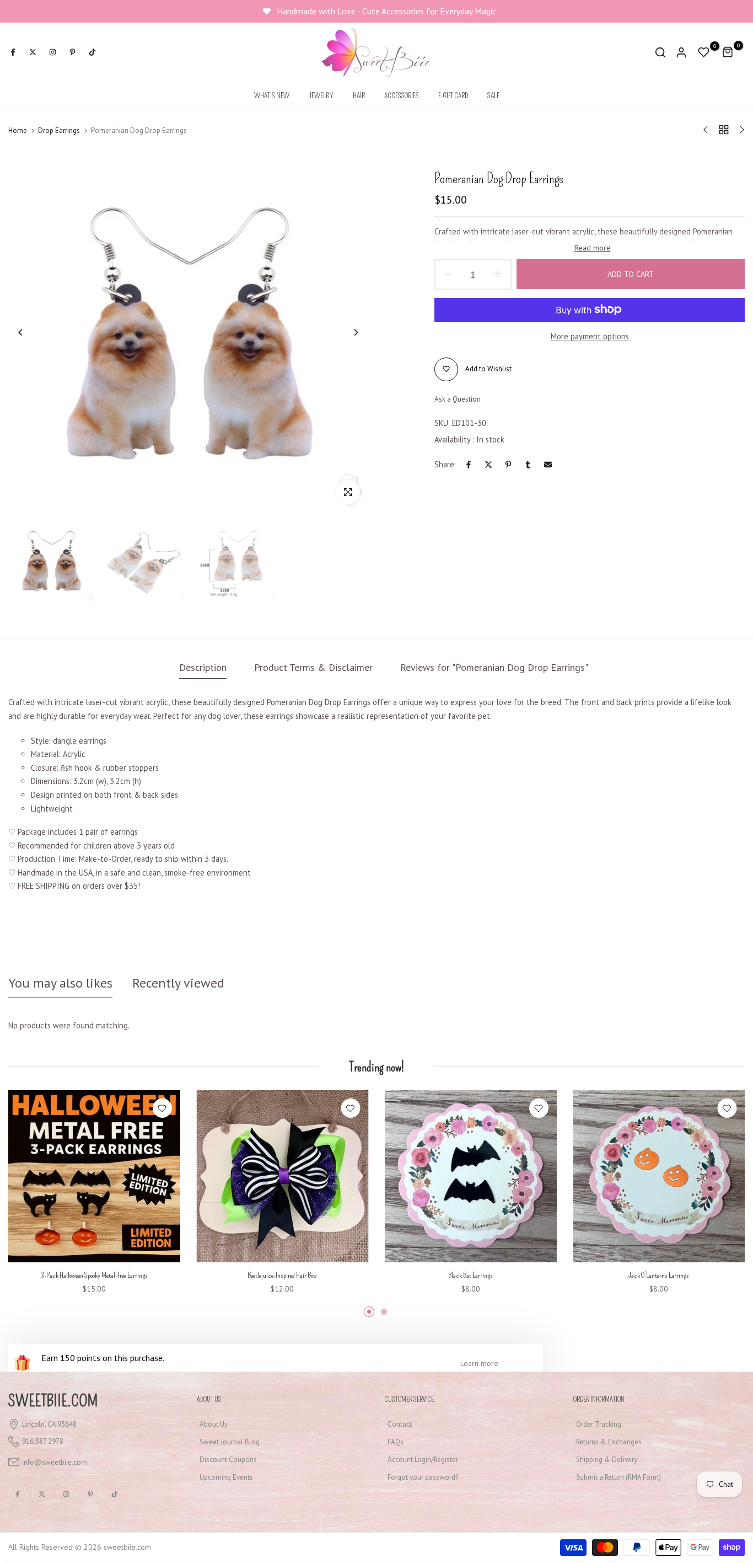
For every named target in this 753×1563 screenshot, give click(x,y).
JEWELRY (321, 95)
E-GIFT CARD (453, 95)
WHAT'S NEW (271, 95)
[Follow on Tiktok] (92, 52)
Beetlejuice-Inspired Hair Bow (282, 1274)
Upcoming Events (226, 1477)
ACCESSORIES (401, 95)
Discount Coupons (228, 1459)
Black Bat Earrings (470, 1274)
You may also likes (60, 982)
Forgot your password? (423, 1477)
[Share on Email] (548, 464)
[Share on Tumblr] (528, 464)
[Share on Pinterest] (508, 464)
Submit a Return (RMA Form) (618, 1477)
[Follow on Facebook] (12, 52)
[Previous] (29, 332)
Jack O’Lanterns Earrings (658, 1274)
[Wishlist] (162, 1108)
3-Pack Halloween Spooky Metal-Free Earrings (94, 1274)
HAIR (359, 95)
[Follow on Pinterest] (72, 52)
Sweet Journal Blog (230, 1442)
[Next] (347, 332)
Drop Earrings (59, 130)
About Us (214, 1424)
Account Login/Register (423, 1459)
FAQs (396, 1442)
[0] (704, 52)
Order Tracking (598, 1424)
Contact (400, 1424)
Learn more (479, 1363)
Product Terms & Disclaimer (313, 667)
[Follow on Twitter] (32, 52)
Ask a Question (457, 398)
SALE (493, 95)
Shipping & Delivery (606, 1459)
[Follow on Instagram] (52, 52)
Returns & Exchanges (609, 1442)
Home (17, 130)
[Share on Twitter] (488, 464)
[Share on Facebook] (468, 464)
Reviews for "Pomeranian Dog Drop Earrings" (494, 667)
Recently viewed (178, 982)
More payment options (590, 336)
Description (203, 667)
